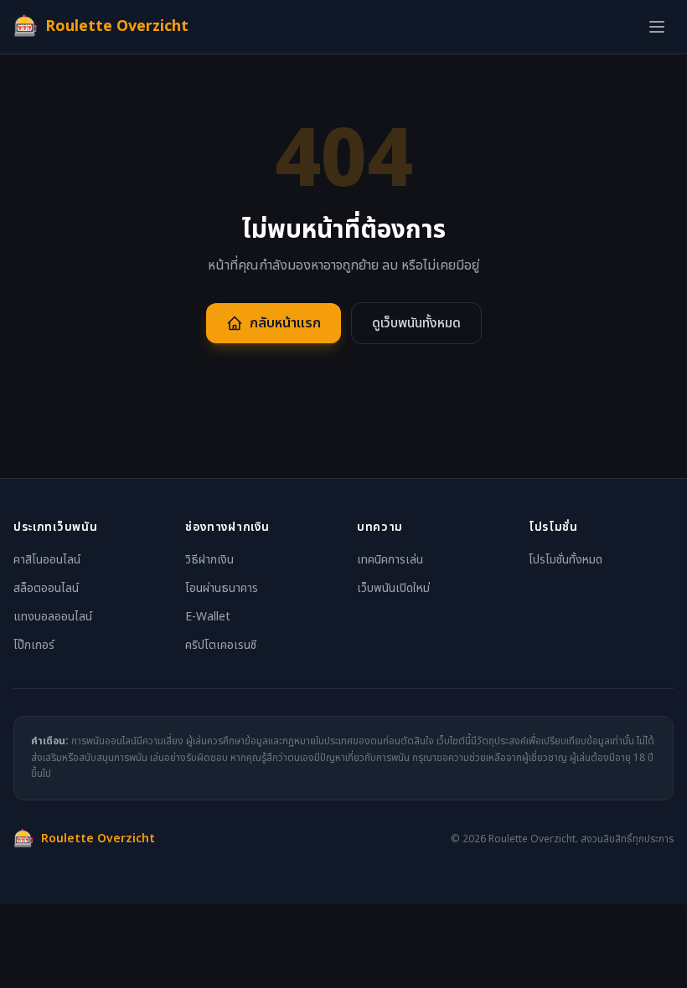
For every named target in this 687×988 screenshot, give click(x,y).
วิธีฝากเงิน (209, 560)
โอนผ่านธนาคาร (221, 588)
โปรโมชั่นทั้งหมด (565, 560)
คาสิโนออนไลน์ (46, 560)
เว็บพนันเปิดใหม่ (393, 588)
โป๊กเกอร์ (33, 645)
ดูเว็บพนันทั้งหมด (416, 323)
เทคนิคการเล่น (390, 560)
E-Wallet (207, 616)
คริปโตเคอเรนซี (220, 645)
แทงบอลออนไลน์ (52, 616)
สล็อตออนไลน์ (46, 588)
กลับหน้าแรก (285, 323)
